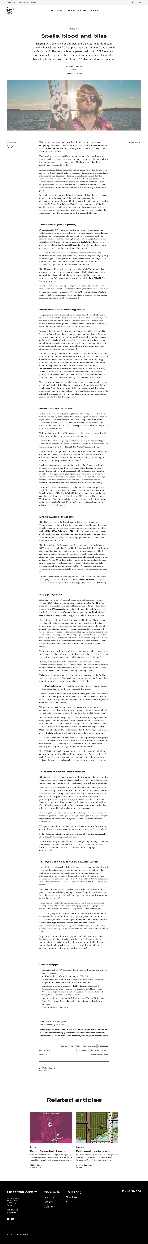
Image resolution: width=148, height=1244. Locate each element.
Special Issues (56, 10)
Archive (70, 1202)
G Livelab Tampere (83, 1029)
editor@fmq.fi (11, 1213)
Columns (94, 10)
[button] (11, 2)
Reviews (82, 10)
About (33, 2)
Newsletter (23, 2)
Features (70, 10)
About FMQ (73, 1192)
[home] (10, 10)
